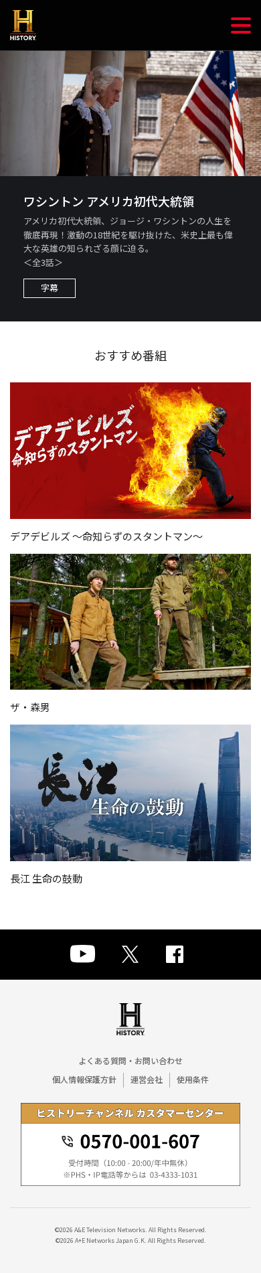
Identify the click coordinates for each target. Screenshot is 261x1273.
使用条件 (193, 1079)
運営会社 (146, 1079)
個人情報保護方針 (84, 1079)
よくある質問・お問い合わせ (130, 1060)
